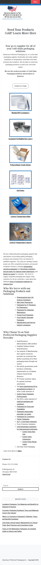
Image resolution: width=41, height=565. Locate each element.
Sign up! (20, 312)
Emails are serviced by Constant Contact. (14, 307)
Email (6, 289)
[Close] (36, 248)
